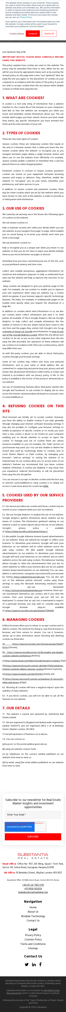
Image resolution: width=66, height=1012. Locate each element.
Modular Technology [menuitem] (33, 916)
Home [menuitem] (33, 907)
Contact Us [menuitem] (33, 921)
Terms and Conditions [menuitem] (33, 944)
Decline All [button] (49, 33)
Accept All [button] (33, 33)
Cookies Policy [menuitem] (33, 939)
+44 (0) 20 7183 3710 (33, 885)
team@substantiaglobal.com (33, 892)
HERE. (46, 486)
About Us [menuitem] (33, 912)
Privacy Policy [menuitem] (33, 935)
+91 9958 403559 (33, 889)
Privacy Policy (26, 17)
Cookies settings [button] (16, 33)
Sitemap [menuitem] (33, 948)
